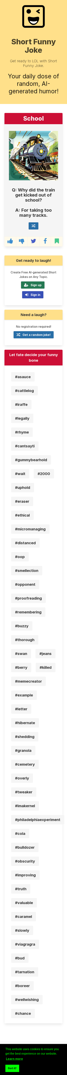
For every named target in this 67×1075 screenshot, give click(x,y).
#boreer (22, 986)
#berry (21, 667)
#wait (20, 473)
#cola (20, 833)
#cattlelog (24, 390)
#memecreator (28, 681)
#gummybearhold (31, 460)
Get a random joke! (37, 335)
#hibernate (25, 723)
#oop (20, 557)
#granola (23, 750)
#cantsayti (25, 446)
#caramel (23, 916)
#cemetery (25, 764)
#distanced (25, 543)
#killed (46, 667)
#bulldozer (25, 847)
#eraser (22, 501)
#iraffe (21, 404)
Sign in (35, 295)
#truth (20, 889)
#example (24, 695)
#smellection (26, 570)
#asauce (23, 377)
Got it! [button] (12, 1068)
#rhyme (22, 432)
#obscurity (25, 861)
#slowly (22, 930)
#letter (21, 709)
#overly (22, 778)
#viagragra (25, 944)
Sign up (36, 285)
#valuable (24, 903)
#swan (21, 653)
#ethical (22, 515)
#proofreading (28, 598)
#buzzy (21, 626)
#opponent (25, 584)
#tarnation (24, 972)
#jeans (45, 653)
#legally (22, 418)
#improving (25, 875)
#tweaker (23, 792)
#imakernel (25, 806)
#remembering (28, 612)
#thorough (24, 640)
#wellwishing (27, 999)
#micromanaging (30, 529)
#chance (23, 1013)
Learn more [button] (14, 1059)
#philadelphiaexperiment (37, 819)
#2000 (44, 473)
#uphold (22, 487)
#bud (20, 958)
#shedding (24, 736)
